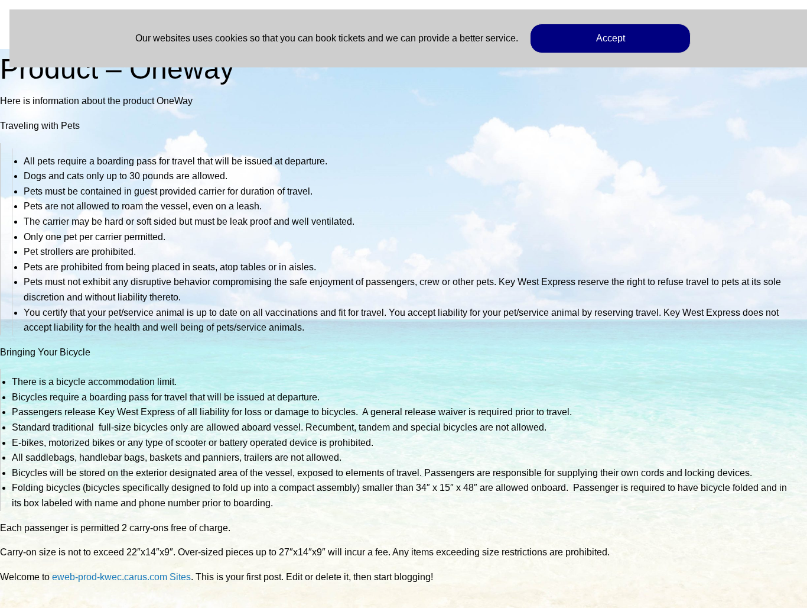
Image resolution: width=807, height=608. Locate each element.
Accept (610, 38)
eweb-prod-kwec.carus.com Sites (121, 577)
